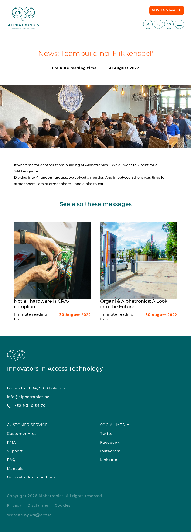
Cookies (63, 506)
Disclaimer (38, 506)
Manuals (15, 469)
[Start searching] (158, 24)
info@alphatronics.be (28, 397)
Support (15, 451)
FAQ (11, 460)
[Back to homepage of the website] (23, 18)
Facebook (110, 443)
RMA (11, 443)
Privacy (14, 506)
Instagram (110, 451)
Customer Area (22, 434)
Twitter (107, 434)
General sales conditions (31, 477)
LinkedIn (108, 460)
